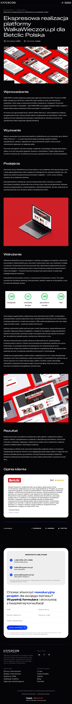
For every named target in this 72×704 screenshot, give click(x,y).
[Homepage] (8, 3)
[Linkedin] (39, 655)
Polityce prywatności (40, 634)
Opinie (40, 676)
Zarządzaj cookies (43, 694)
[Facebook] (44, 655)
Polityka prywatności (29, 694)
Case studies (21, 10)
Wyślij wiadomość (15, 627)
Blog (39, 679)
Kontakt (40, 681)
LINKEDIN (50, 528)
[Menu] (68, 3)
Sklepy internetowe (12, 674)
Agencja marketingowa (14, 681)
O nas (39, 671)
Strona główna (8, 10)
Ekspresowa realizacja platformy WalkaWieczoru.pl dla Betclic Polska (26, 12)
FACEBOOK (37, 528)
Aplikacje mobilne (11, 679)
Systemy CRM (10, 676)
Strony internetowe (12, 671)
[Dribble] (49, 655)
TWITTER (63, 528)
